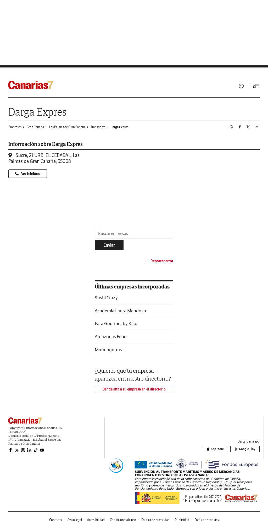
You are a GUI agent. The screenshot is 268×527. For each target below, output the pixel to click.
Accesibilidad (96, 520)
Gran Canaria (35, 127)
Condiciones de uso (123, 520)
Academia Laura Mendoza (120, 311)
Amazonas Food (111, 336)
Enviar (109, 245)
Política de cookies (206, 520)
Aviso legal (75, 520)
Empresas (14, 127)
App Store (217, 449)
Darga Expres (119, 127)
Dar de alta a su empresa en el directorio (134, 389)
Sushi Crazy (106, 297)
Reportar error (161, 261)
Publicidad (182, 520)
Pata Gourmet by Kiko (116, 323)
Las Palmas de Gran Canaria (67, 127)
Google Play (247, 449)
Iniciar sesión (241, 86)
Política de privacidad (155, 520)
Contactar (55, 520)
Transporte (98, 127)
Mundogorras (108, 350)
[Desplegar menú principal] (256, 86)
